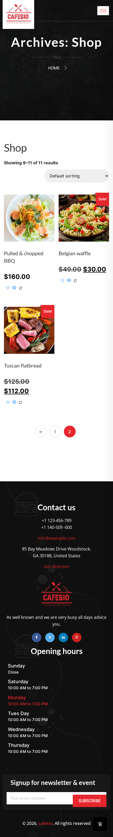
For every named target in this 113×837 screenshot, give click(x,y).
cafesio (45, 823)
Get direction (57, 566)
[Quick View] (14, 287)
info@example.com (56, 538)
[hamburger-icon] (103, 10)
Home (54, 67)
